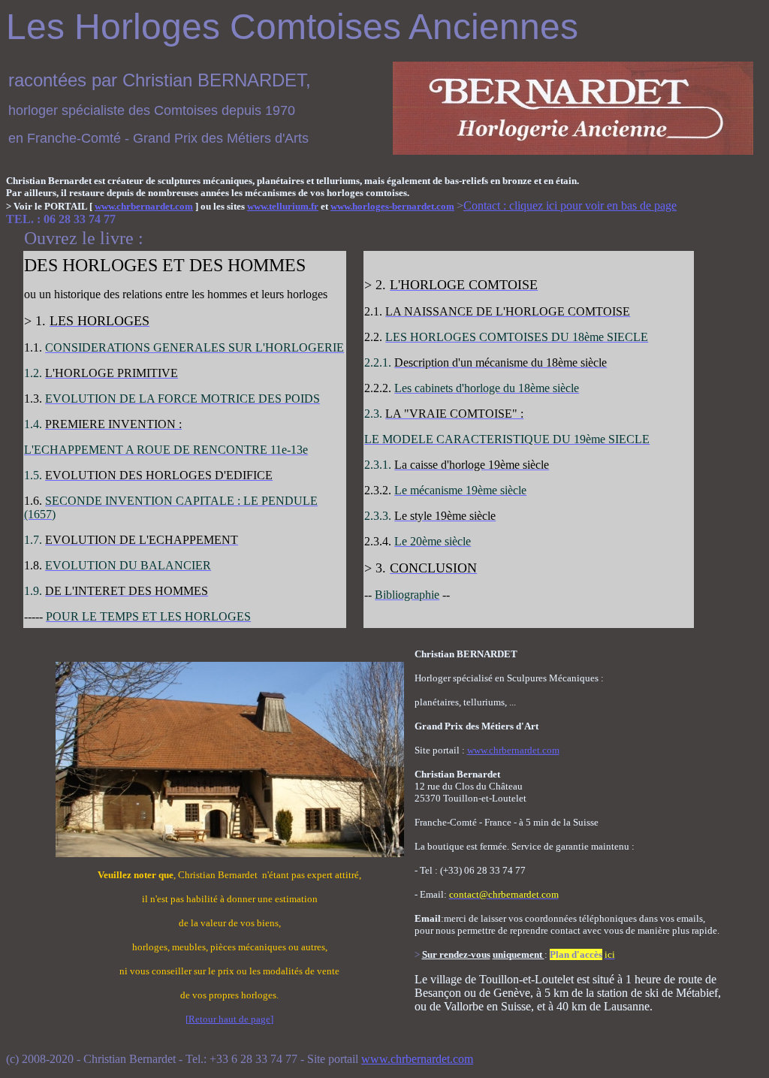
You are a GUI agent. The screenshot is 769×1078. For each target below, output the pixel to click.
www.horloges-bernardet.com (392, 206)
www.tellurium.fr (282, 206)
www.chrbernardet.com (144, 206)
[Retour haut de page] (229, 1019)
